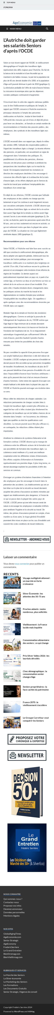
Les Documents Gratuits (15, 988)
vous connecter (22, 563)
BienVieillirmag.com (12, 957)
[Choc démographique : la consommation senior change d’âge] (12, 671)
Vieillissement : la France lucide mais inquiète (35, 626)
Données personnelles (14, 912)
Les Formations (10, 985)
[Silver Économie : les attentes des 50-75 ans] (12, 593)
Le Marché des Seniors (14, 975)
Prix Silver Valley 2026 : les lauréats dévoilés (36, 657)
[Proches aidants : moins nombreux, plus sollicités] (12, 609)
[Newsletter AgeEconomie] (27, 542)
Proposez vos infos (12, 905)
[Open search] (47, 29)
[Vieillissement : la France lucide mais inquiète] (12, 624)
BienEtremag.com (11, 953)
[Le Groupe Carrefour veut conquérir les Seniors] (12, 718)
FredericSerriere (11, 947)
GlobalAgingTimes (12, 933)
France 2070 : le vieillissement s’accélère (35, 703)
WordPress (19, 1011)
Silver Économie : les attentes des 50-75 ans (34, 595)
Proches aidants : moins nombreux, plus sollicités (35, 610)
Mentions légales (11, 915)
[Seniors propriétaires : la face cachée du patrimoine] (12, 687)
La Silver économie (12, 978)
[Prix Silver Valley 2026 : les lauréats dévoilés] (12, 656)
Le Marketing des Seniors (15, 981)
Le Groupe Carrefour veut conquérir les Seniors (36, 719)
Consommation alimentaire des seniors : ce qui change (36, 641)
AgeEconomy (9, 943)
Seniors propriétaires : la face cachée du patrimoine (36, 688)
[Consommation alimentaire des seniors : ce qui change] (12, 640)
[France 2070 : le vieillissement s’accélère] (12, 702)
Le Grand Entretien (12, 950)
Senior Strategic (10, 940)
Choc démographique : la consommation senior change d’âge (35, 674)
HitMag (31, 1011)
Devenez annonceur (12, 909)
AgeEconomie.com (12, 937)
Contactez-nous (11, 902)
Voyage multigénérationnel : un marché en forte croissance (36, 581)
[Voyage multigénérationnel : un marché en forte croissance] (12, 578)
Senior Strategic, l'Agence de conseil (20, 991)
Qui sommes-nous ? (12, 899)
